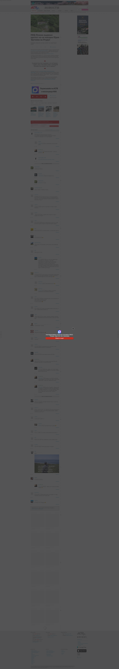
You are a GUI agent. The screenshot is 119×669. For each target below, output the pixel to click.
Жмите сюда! (59, 338)
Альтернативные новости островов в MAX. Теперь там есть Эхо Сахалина (59, 335)
